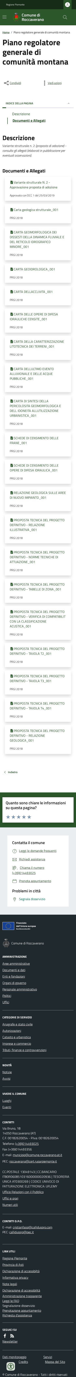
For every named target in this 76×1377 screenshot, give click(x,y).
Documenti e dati (13, 970)
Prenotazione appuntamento (21, 1310)
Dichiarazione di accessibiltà (21, 1271)
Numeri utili (10, 1204)
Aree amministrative (16, 963)
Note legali (9, 1284)
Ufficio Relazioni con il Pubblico (23, 1191)
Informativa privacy (15, 1277)
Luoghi (6, 1100)
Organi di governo (14, 982)
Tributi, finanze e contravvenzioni (24, 1050)
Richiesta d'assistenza (17, 1315)
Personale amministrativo (19, 989)
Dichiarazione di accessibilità (21, 1290)
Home (6, 32)
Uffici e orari (10, 1198)
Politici (6, 995)
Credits (23, 1361)
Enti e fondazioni (13, 976)
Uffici (5, 1002)
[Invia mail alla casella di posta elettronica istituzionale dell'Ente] (37, 1155)
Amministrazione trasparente (22, 1296)
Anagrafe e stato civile (17, 1024)
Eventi (6, 1107)
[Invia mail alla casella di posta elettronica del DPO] (32, 1227)
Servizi (47, 1356)
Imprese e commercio (16, 1043)
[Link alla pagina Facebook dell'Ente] (4, 1335)
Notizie (7, 1072)
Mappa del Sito (55, 1361)
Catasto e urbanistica (16, 1037)
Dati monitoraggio (14, 1356)
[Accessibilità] (10, 1366)
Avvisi (6, 1078)
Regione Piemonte (15, 4)
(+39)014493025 (27, 1143)
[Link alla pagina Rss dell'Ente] (12, 1335)
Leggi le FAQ (10, 1300)
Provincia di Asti (13, 1264)
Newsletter (10, 1341)
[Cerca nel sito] (63, 17)
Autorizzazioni (11, 1030)
